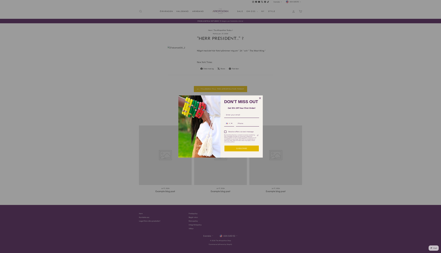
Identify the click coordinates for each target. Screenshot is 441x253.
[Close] (260, 98)
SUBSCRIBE (241, 148)
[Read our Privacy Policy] (257, 135)
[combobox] (229, 123)
